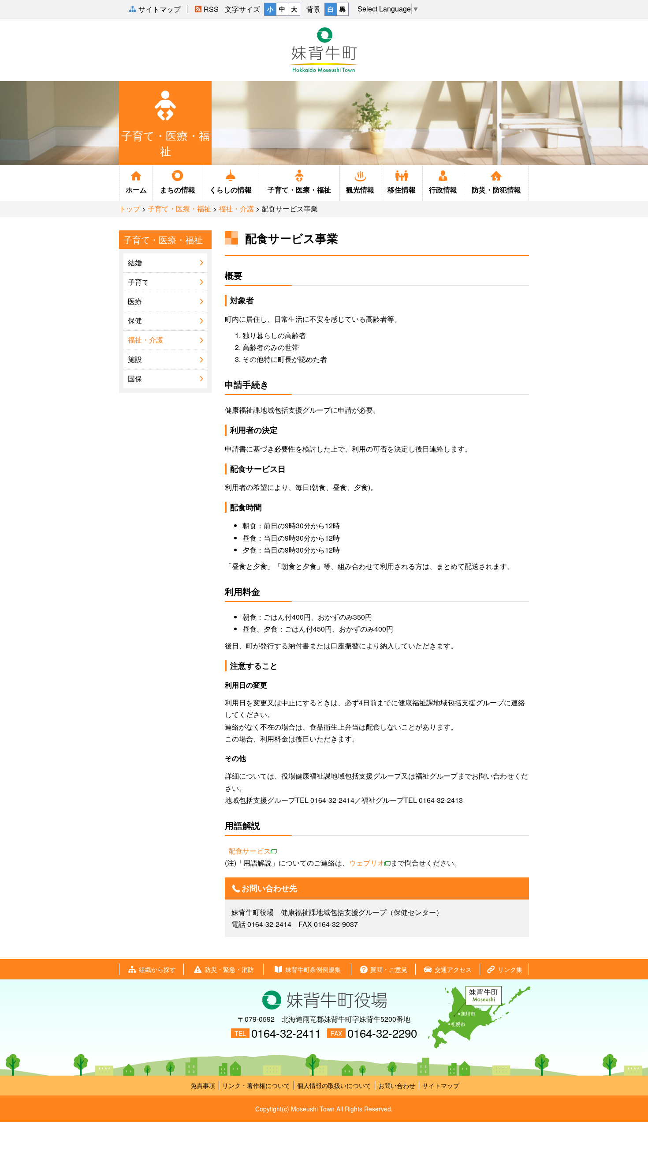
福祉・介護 (236, 208)
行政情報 (443, 189)
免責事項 (202, 1085)
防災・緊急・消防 (229, 969)
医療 (135, 301)
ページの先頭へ (634, 1137)
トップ (129, 208)
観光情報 (360, 189)
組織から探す (157, 969)
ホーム (136, 189)
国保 (135, 378)
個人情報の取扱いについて (334, 1085)
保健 (135, 320)
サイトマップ (440, 1085)
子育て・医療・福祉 (299, 189)
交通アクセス (453, 969)
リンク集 (510, 969)
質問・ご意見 (388, 969)
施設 (135, 359)
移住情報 (401, 189)
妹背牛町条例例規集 (313, 969)
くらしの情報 (230, 189)
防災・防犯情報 (496, 189)
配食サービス (249, 851)
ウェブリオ (366, 863)
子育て (138, 282)
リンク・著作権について (256, 1085)
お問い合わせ (396, 1085)
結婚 (135, 262)
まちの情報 (177, 189)
